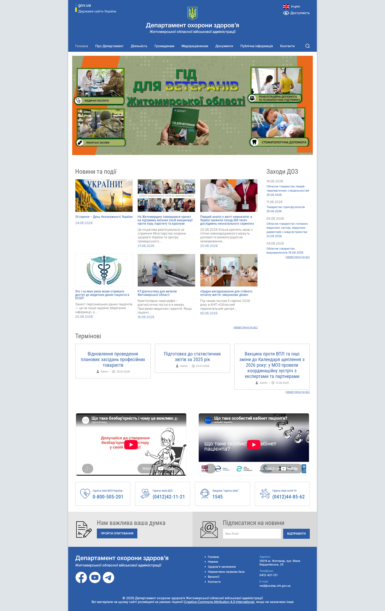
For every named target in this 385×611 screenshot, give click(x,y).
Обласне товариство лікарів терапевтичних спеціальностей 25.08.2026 (287, 190)
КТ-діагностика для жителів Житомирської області (157, 293)
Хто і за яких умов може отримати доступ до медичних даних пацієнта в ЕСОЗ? (102, 294)
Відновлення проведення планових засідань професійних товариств (113, 359)
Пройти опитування (117, 533)
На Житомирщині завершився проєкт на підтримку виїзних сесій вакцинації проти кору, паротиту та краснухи (165, 220)
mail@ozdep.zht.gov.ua (275, 585)
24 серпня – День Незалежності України (104, 217)
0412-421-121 (268, 575)
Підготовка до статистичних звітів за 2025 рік (192, 356)
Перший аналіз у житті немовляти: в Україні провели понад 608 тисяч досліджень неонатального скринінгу (227, 220)
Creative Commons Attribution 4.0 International (219, 602)
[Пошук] (307, 46)
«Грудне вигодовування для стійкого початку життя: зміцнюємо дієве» (226, 293)
